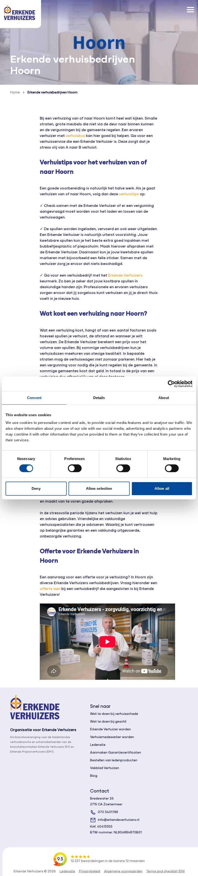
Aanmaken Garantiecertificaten (115, 753)
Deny (36, 488)
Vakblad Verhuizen (104, 768)
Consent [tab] (34, 398)
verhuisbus (75, 136)
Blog (93, 776)
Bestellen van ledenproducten (113, 760)
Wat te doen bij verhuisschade (114, 714)
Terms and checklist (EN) (165, 871)
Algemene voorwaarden (123, 871)
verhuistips (129, 194)
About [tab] (163, 398)
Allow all (162, 488)
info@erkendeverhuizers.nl (118, 820)
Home (15, 92)
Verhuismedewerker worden (112, 737)
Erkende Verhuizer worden (110, 729)
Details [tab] (99, 398)
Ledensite (98, 745)
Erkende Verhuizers (125, 276)
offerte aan (50, 589)
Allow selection (99, 488)
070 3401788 (108, 812)
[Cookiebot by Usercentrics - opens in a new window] (171, 383)
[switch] (75, 468)
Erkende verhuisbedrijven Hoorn (53, 92)
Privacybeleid (89, 871)
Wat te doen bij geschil (108, 722)
